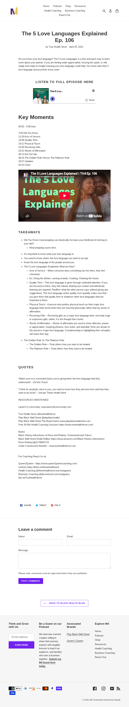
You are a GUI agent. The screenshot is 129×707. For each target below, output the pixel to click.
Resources (100, 644)
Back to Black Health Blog (66, 603)
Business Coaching (105, 653)
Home (98, 631)
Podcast (99, 635)
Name (21, 536)
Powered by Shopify (111, 700)
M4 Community (96, 700)
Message (23, 550)
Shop (97, 639)
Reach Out (100, 657)
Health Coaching (103, 648)
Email (70, 536)
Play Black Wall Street (78, 634)
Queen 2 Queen (75, 640)
